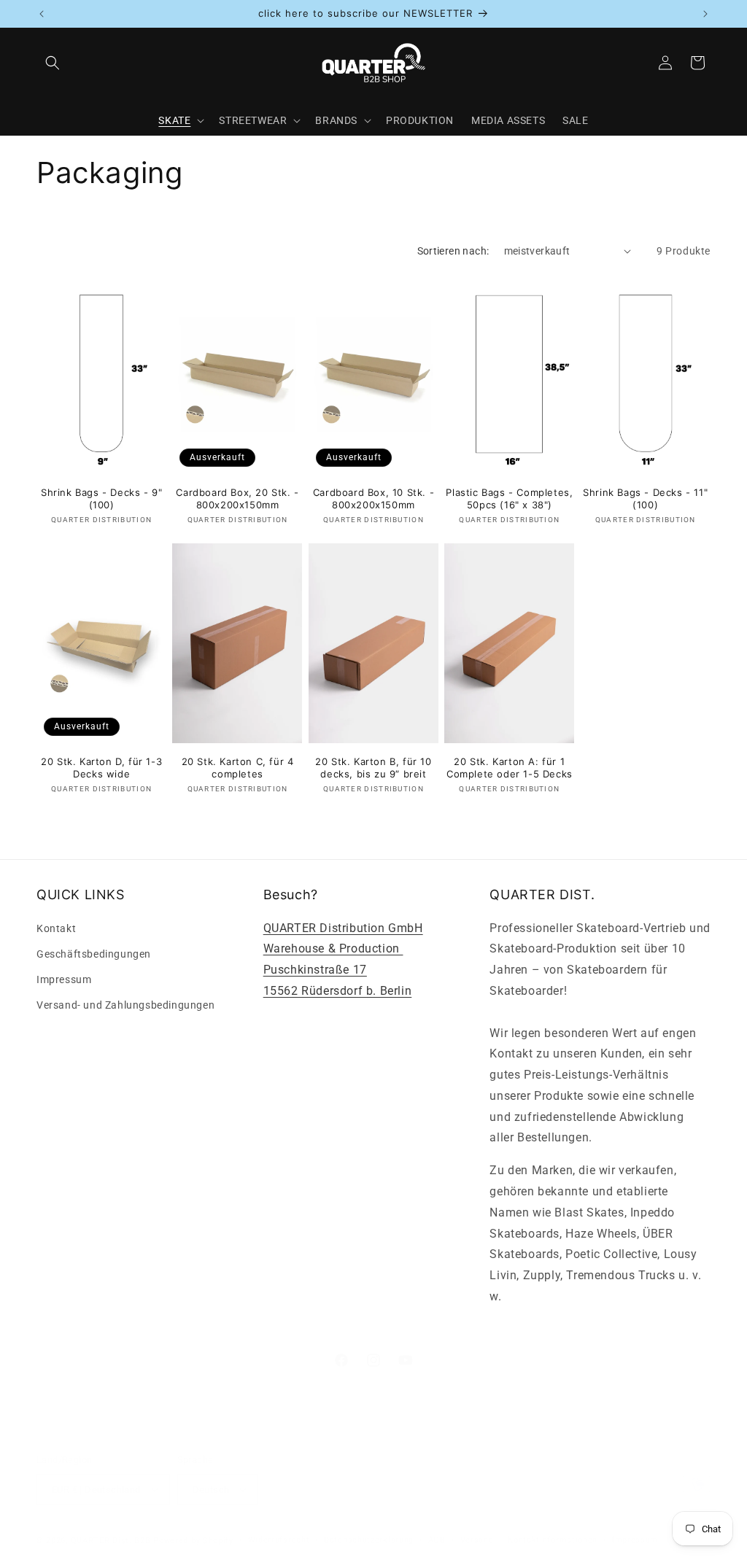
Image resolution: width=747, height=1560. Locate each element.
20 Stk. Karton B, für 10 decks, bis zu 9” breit (373, 768)
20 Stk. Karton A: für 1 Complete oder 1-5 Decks (509, 768)
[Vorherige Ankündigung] (42, 14)
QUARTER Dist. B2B (111, 1540)
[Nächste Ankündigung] (705, 14)
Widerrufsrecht (279, 1540)
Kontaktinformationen (552, 1540)
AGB (437, 1540)
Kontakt (56, 928)
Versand (477, 1540)
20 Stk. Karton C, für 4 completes (238, 768)
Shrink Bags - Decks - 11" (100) (645, 498)
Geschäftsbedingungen (93, 954)
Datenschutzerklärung (369, 1540)
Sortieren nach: (453, 251)
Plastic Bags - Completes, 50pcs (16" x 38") (509, 498)
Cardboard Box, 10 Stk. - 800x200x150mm (373, 498)
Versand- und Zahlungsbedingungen (125, 1005)
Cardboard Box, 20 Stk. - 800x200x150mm (237, 498)
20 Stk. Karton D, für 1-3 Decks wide (101, 768)
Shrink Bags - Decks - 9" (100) (101, 498)
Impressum (63, 979)
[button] (52, 63)
